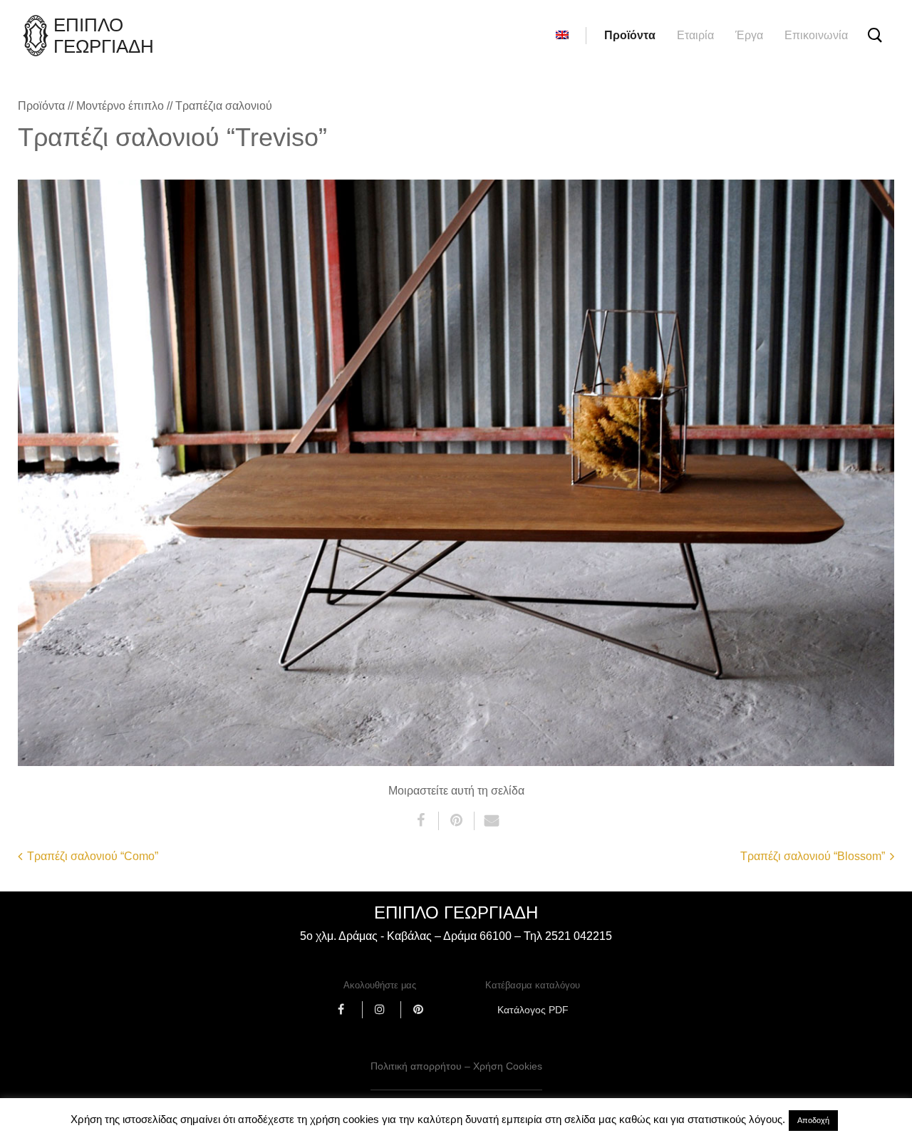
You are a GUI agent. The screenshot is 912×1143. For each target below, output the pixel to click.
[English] (562, 35)
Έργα (749, 35)
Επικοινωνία (816, 35)
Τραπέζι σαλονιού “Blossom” (812, 856)
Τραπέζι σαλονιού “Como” (92, 856)
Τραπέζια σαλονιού (223, 106)
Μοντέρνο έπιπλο (120, 106)
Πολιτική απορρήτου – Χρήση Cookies (456, 1066)
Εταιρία (695, 35)
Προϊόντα (630, 35)
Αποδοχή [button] (813, 1120)
